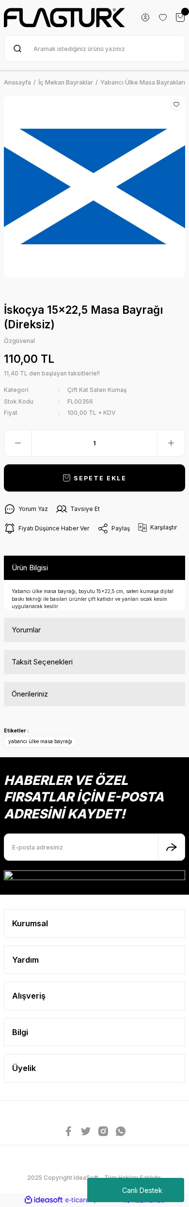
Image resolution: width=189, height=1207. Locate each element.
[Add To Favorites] (176, 104)
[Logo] (64, 17)
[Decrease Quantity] (18, 443)
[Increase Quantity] (171, 443)
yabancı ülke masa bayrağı (40, 741)
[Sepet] (180, 17)
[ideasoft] (43, 1200)
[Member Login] (145, 17)
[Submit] (171, 847)
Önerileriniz (30, 693)
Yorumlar (26, 629)
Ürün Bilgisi (30, 567)
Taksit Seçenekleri (42, 661)
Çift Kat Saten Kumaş (96, 389)
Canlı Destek (142, 1190)
